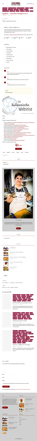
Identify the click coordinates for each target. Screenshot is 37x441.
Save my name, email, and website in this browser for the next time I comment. (16, 383)
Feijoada (18, 131)
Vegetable (8, 152)
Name (3, 374)
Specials (20, 420)
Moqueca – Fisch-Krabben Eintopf (18, 127)
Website (3, 380)
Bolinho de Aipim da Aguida (18, 136)
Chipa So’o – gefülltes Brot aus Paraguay (21, 344)
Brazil (4, 152)
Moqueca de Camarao (18, 128)
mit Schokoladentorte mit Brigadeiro (19, 140)
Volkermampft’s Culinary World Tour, (15, 34)
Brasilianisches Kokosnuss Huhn (20, 320)
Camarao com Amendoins (18, 130)
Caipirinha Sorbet (26, 128)
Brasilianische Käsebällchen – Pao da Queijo (21, 122)
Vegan (22, 152)
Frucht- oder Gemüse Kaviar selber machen (16, 262)
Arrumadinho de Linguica (19, 132)
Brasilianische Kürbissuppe (23, 126)
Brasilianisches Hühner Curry (18, 135)
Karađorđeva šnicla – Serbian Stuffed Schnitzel (16, 252)
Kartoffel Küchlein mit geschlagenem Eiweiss (22, 302)
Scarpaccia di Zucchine (13, 267)
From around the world (22, 419)
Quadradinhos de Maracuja (21, 133)
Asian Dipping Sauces (13, 247)
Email (3, 377)
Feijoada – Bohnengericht (8, 136)
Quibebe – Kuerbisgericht (29, 135)
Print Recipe (18, 148)
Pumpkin (17, 152)
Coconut (13, 152)
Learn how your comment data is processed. (22, 389)
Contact (5, 407)
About (19, 228)
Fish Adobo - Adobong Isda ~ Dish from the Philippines (18, 257)
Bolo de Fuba (16, 137)
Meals (20, 417)
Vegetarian (26, 152)
